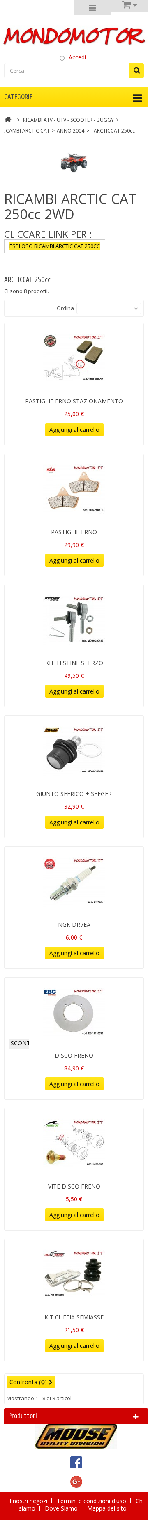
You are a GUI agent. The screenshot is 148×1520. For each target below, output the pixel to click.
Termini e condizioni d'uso (92, 1501)
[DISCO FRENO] (74, 1012)
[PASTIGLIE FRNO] (74, 489)
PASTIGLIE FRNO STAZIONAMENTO (74, 401)
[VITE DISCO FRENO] (74, 1143)
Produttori (22, 1416)
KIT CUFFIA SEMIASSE (74, 1317)
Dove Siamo (62, 1508)
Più (8, 260)
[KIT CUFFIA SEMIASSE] (74, 1274)
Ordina (65, 308)
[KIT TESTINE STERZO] (74, 620)
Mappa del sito (107, 1508)
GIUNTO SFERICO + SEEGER (74, 794)
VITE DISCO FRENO (74, 1186)
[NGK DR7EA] (74, 881)
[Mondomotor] (74, 35)
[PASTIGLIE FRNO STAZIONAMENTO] (74, 358)
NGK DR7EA (74, 924)
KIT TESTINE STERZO (74, 663)
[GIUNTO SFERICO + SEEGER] (74, 750)
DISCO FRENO (74, 1055)
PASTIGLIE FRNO (74, 532)
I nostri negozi (29, 1501)
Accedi (77, 57)
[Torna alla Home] (8, 121)
